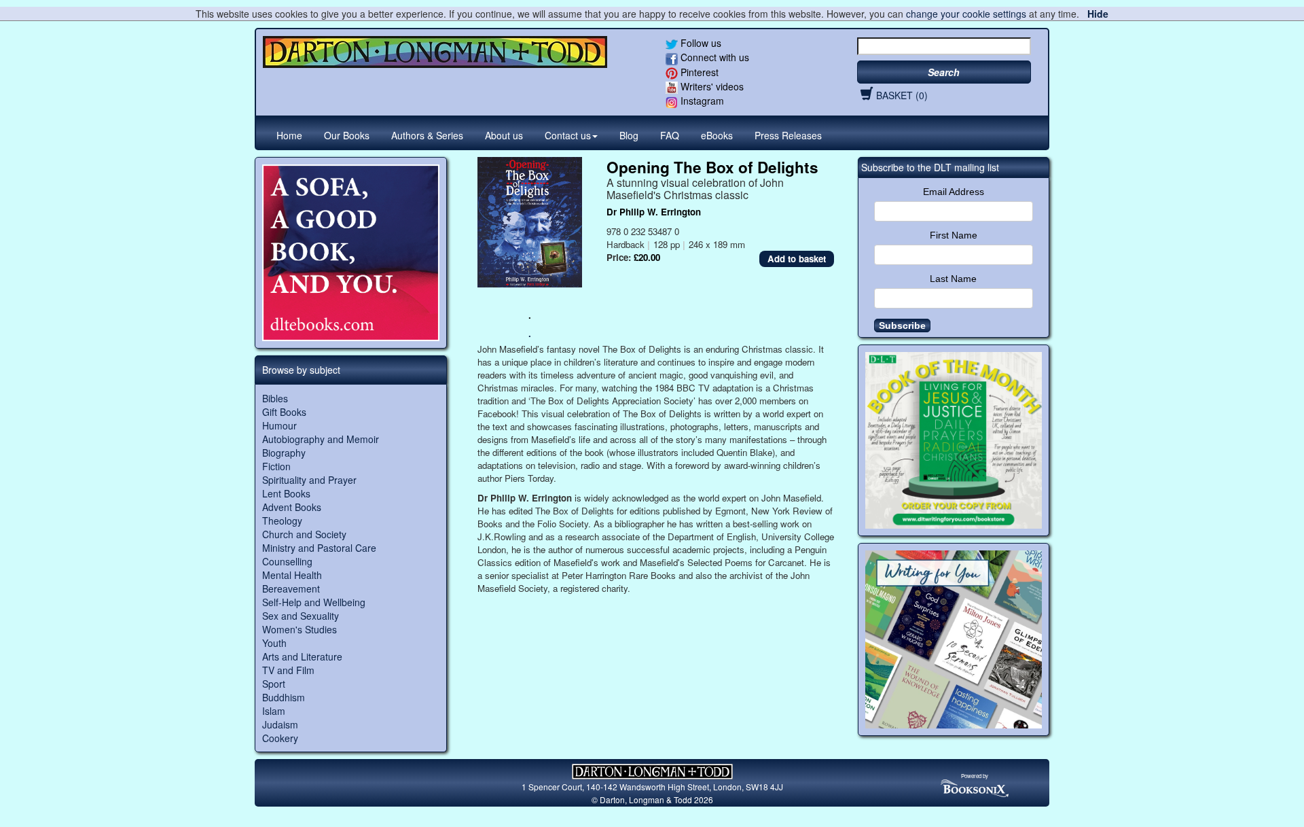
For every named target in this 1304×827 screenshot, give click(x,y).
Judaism (280, 724)
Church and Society (304, 534)
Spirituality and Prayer (309, 480)
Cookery (280, 738)
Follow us (699, 43)
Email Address (953, 191)
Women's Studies (299, 629)
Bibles (275, 398)
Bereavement (291, 588)
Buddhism (283, 697)
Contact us (568, 135)
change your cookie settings (966, 13)
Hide (1097, 13)
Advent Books (291, 507)
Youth (274, 643)
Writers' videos (711, 86)
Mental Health (292, 575)
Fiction (276, 466)
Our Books (346, 135)
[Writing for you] (954, 639)
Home (289, 135)
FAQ (669, 135)
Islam (273, 711)
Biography (284, 452)
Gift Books (284, 412)
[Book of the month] (954, 440)
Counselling (287, 561)
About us (504, 135)
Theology (282, 520)
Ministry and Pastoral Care (319, 548)
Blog (628, 135)
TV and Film (288, 670)
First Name (953, 235)
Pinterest (698, 72)
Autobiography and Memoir (320, 439)
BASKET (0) (902, 95)
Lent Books (286, 493)
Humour (279, 425)
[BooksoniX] (975, 787)
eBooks (717, 135)
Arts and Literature (302, 656)
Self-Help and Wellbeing (313, 602)
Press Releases (788, 135)
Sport (273, 683)
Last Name (953, 278)
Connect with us (713, 57)
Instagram (701, 100)
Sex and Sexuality (300, 615)
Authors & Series (427, 135)
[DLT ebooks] (350, 253)
